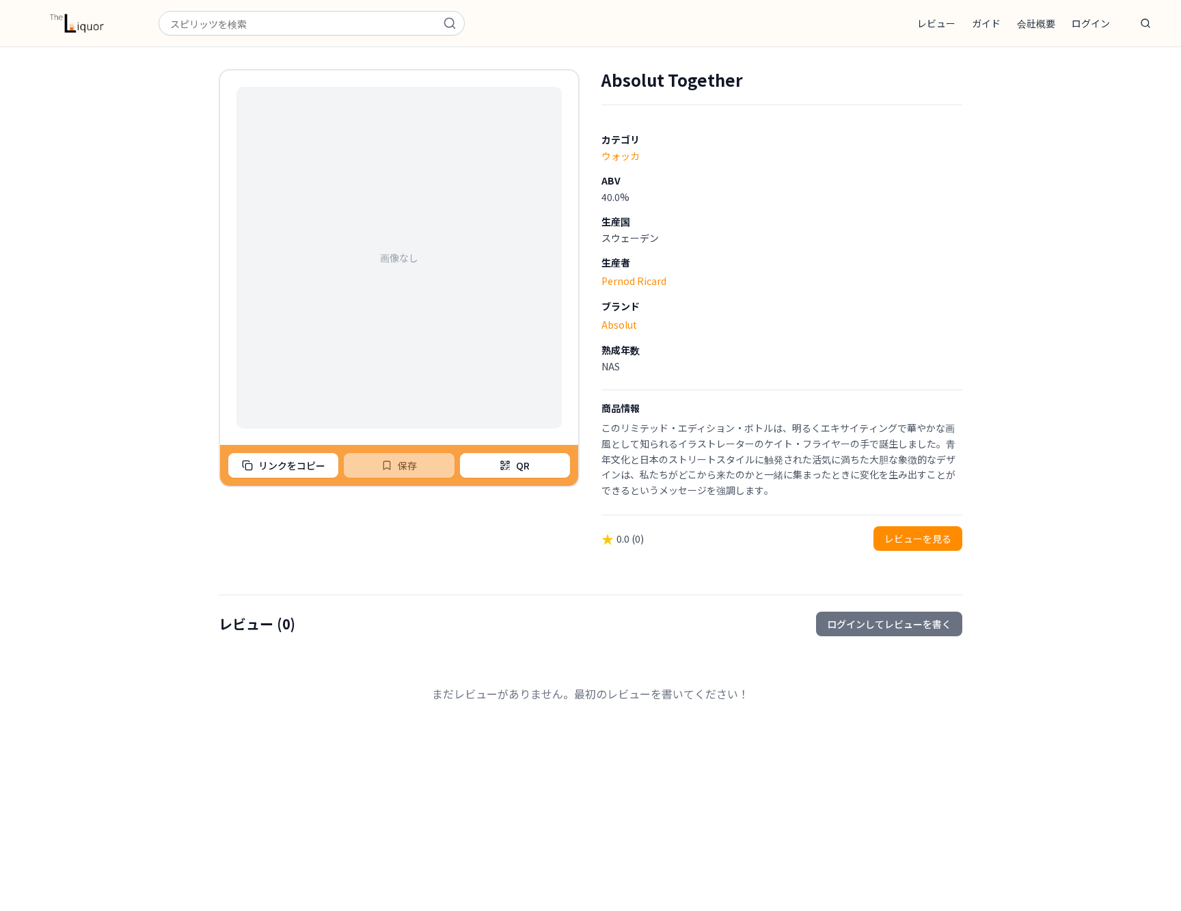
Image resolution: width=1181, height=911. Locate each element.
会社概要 (1036, 23)
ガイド (986, 23)
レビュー (936, 23)
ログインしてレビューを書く (889, 624)
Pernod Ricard (633, 281)
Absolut (619, 324)
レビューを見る (917, 538)
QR (523, 465)
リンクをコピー (291, 465)
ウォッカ (620, 156)
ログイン (1091, 23)
